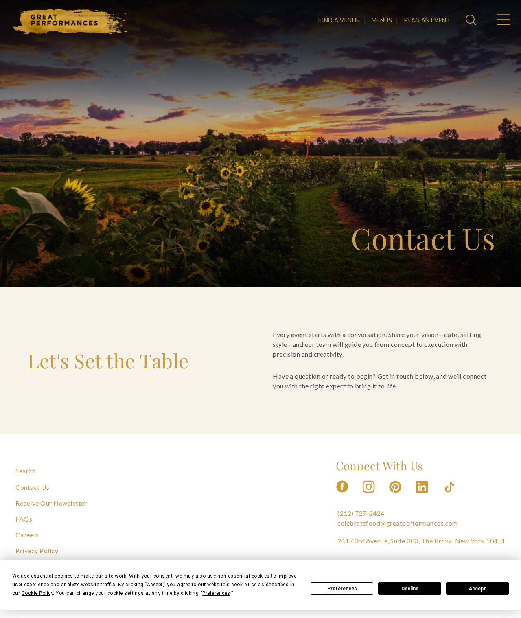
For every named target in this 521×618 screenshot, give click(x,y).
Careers (27, 535)
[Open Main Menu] (503, 20)
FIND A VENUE (339, 20)
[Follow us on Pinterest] (396, 495)
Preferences (342, 589)
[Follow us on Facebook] (342, 495)
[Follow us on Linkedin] (423, 495)
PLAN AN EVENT (427, 20)
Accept (477, 589)
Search (25, 471)
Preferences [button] (216, 593)
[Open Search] (472, 20)
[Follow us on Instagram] (369, 495)
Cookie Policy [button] (37, 593)
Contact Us (32, 487)
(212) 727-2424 (361, 513)
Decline (409, 589)
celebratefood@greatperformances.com (397, 523)
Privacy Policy (36, 550)
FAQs (23, 519)
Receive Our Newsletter (51, 503)
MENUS (382, 20)
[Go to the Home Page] (70, 21)
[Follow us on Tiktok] (450, 495)
